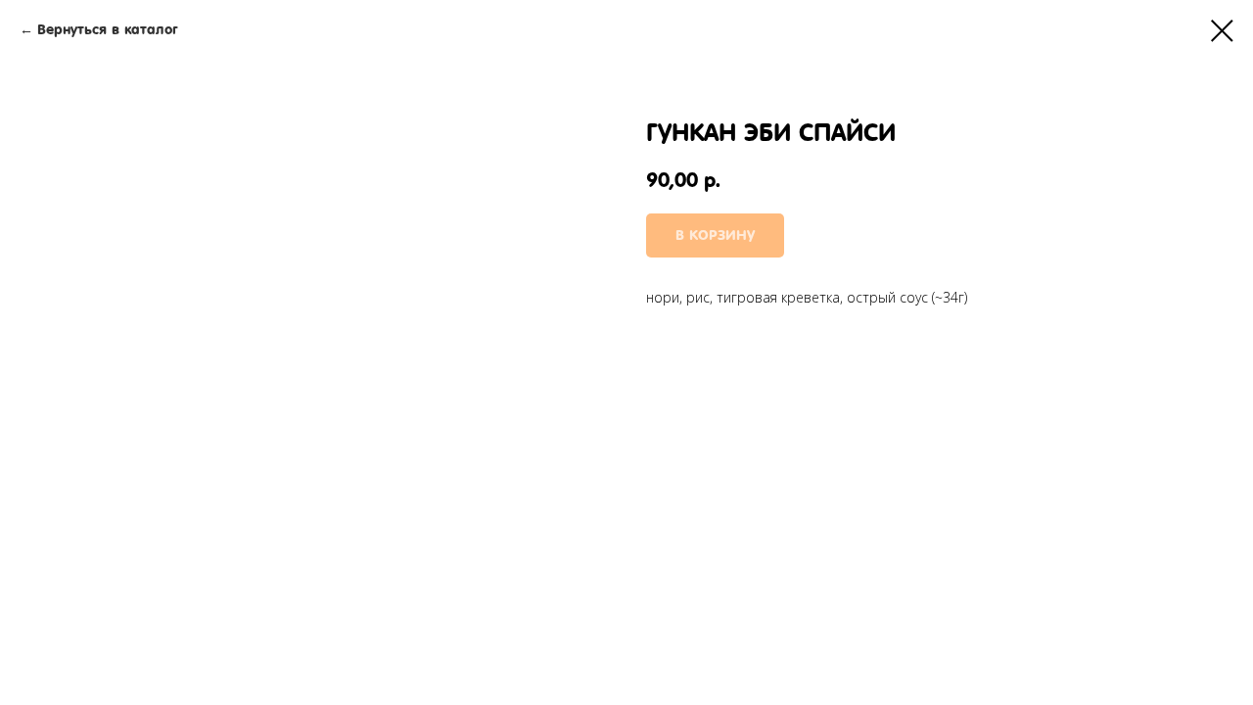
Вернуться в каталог (107, 29)
